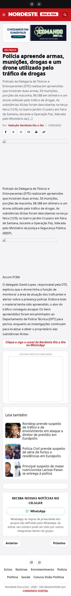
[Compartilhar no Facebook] (6, 132)
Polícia (62, 569)
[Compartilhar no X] (13, 132)
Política (12, 577)
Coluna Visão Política (48, 577)
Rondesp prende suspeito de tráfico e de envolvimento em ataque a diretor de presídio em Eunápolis (42, 430)
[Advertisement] (37, 380)
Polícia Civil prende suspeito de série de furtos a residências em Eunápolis (43, 452)
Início (8, 569)
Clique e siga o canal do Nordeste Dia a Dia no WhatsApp (35, 343)
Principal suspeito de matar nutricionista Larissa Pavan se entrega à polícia (43, 470)
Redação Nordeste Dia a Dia (26, 125)
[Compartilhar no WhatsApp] (21, 132)
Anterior (12, 543)
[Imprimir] (36, 132)
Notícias (21, 569)
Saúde (25, 577)
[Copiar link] (44, 132)
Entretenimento (42, 569)
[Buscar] (65, 14)
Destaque (10, 50)
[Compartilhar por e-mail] (28, 132)
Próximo (59, 543)
